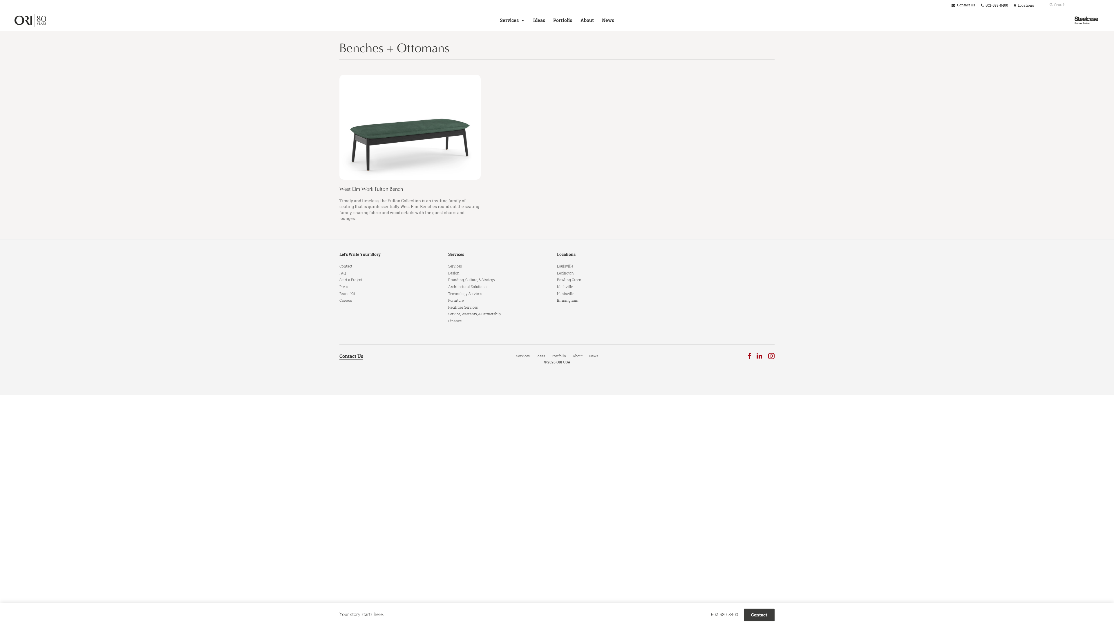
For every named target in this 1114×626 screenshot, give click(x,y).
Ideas (539, 20)
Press (343, 286)
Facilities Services (463, 307)
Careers (345, 300)
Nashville (565, 286)
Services (509, 20)
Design (454, 273)
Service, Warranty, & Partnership (474, 314)
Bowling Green (569, 279)
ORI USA (563, 362)
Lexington (565, 273)
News (608, 20)
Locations (566, 254)
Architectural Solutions (467, 286)
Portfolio (562, 20)
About (587, 20)
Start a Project (350, 279)
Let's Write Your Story (360, 254)
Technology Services (465, 293)
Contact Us (965, 5)
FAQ (342, 273)
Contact (345, 266)
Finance (455, 321)
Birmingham (567, 300)
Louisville (565, 266)
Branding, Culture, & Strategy (471, 279)
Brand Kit (347, 293)
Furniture (456, 300)
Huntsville (565, 293)
